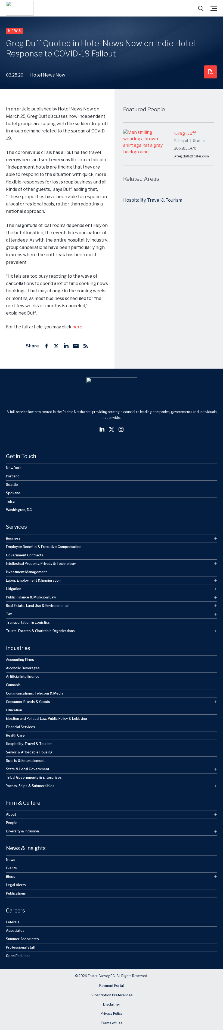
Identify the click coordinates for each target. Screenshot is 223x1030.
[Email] (76, 346)
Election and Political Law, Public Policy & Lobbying (46, 719)
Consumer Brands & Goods (28, 702)
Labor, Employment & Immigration (33, 580)
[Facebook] (46, 346)
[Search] (200, 8)
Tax (9, 614)
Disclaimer (111, 1004)
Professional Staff (20, 947)
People (11, 823)
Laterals (12, 922)
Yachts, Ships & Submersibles (30, 786)
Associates (15, 930)
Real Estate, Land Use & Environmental (37, 606)
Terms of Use (112, 1023)
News (14, 31)
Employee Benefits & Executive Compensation (43, 547)
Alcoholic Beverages (23, 668)
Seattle (12, 485)
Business (13, 538)
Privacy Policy (111, 1014)
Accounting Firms (20, 660)
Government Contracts (24, 555)
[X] (56, 346)
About (11, 814)
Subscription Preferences (112, 995)
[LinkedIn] (66, 346)
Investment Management (26, 572)
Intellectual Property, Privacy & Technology (41, 564)
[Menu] (213, 8)
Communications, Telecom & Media (34, 693)
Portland (13, 476)
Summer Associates (22, 939)
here (77, 326)
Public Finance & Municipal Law (31, 597)
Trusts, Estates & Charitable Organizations (40, 631)
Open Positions (18, 956)
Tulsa (10, 501)
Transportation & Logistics (28, 622)
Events (11, 868)
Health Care (15, 735)
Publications (16, 893)
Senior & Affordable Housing (29, 752)
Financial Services (20, 727)
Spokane (13, 493)
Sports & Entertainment (25, 761)
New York (13, 468)
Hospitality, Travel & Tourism (152, 200)
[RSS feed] (85, 346)
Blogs (10, 876)
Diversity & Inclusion (22, 831)
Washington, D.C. (19, 510)
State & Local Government (27, 769)
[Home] (19, 8)
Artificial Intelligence (22, 676)
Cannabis (13, 685)
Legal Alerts (16, 885)
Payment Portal (111, 986)
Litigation (13, 589)
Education (14, 710)
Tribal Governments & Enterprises (34, 777)
